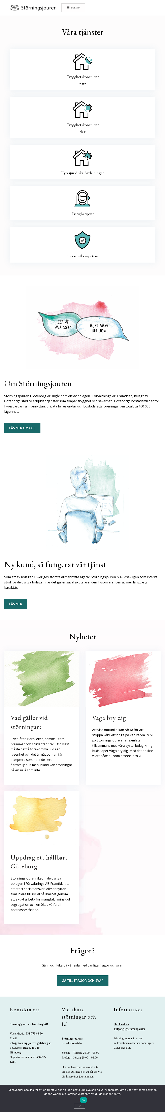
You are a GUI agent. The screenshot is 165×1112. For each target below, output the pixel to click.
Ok (83, 1100)
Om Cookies (121, 1024)
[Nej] (79, 1106)
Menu (75, 7)
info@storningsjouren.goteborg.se (30, 1043)
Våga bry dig (109, 717)
